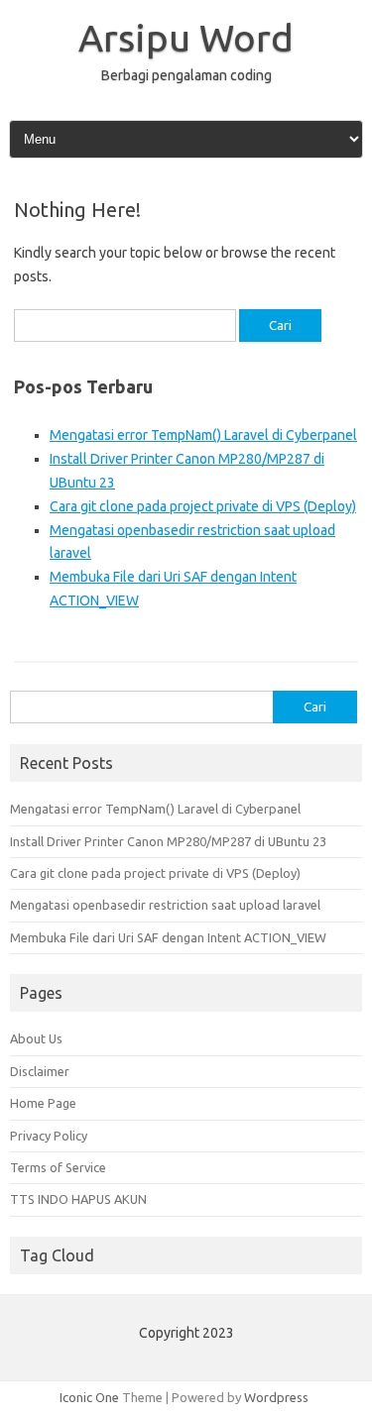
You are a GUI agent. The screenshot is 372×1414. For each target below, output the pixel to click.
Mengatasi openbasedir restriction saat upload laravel (165, 905)
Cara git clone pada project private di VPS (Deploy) (203, 506)
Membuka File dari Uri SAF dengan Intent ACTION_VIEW (168, 937)
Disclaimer (39, 1071)
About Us (36, 1038)
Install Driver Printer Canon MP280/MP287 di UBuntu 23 (168, 841)
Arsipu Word (186, 37)
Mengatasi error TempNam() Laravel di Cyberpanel (203, 435)
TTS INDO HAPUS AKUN (78, 1199)
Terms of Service (58, 1167)
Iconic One (89, 1397)
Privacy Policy (48, 1135)
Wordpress (276, 1397)
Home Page (43, 1103)
